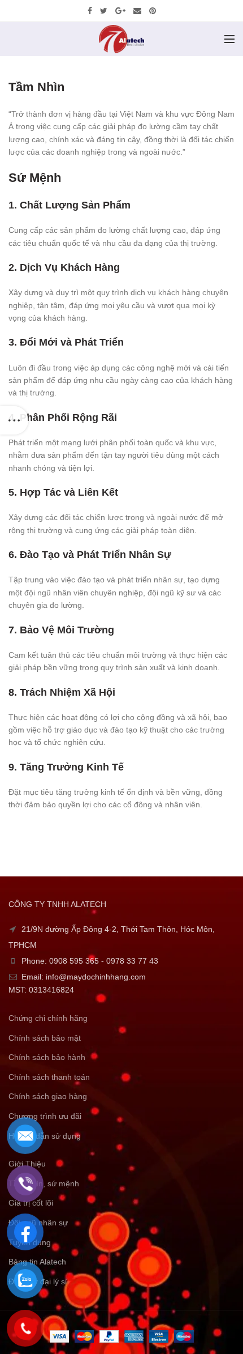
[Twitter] (103, 10)
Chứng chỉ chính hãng (48, 1018)
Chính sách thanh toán (49, 1077)
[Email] (137, 10)
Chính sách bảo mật (44, 1037)
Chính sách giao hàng (47, 1096)
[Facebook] (90, 10)
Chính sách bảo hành (46, 1057)
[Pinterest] (152, 10)
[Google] (120, 10)
